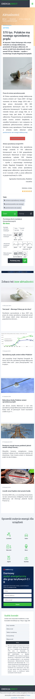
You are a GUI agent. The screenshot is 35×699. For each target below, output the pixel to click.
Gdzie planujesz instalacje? (7, 235)
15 (20, 247)
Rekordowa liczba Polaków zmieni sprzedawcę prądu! (14, 401)
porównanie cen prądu (13, 208)
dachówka (15, 257)
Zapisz (18, 604)
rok (23, 230)
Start (5, 19)
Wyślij (17, 642)
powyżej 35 (30, 248)
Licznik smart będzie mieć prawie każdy (16, 491)
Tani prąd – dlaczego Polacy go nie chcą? (16, 309)
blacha (20, 257)
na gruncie (20, 238)
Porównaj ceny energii (17, 138)
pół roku (17, 230)
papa (25, 257)
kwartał (22, 228)
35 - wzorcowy (25, 248)
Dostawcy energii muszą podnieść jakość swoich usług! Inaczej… (16, 446)
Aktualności (13, 19)
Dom (5, 213)
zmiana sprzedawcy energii (15, 200)
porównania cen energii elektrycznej (15, 132)
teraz (16, 228)
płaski (15, 247)
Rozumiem (21, 697)
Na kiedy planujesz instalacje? (6, 229)
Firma (21, 213)
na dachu (15, 238)
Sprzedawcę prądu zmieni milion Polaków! (17, 355)
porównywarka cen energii (15, 204)
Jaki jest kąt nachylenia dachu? (6, 245)
